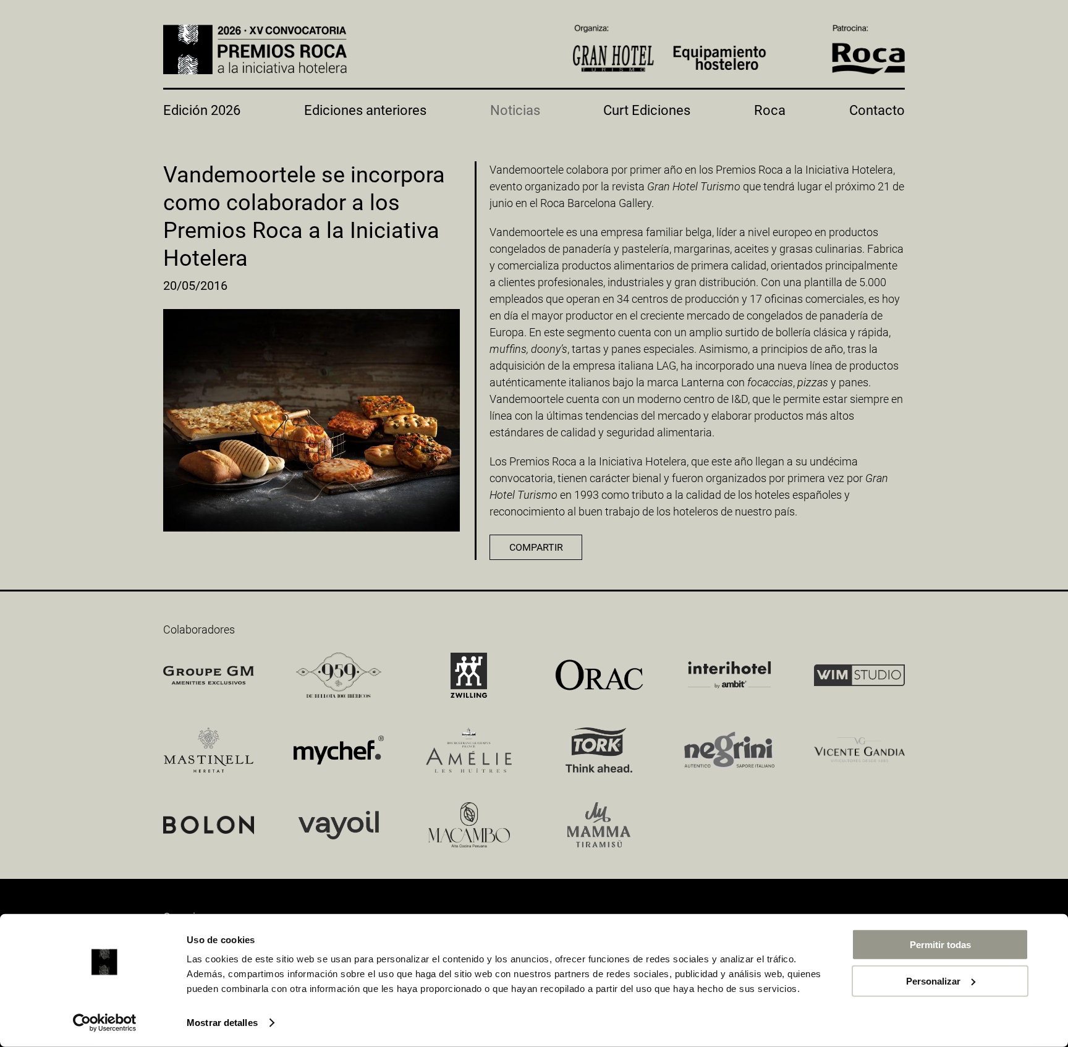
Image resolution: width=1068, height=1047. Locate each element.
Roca (770, 110)
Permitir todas (940, 944)
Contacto (877, 110)
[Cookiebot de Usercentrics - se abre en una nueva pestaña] (105, 1023)
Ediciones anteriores (365, 110)
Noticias (515, 110)
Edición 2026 (201, 110)
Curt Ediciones (646, 110)
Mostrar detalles (222, 1022)
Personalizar (933, 980)
